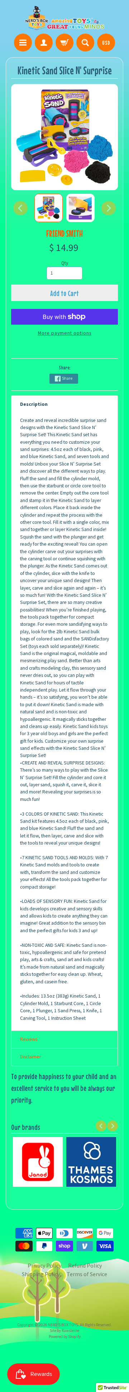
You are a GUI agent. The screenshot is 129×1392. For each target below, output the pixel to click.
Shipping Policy (41, 1274)
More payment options (64, 333)
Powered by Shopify (65, 1336)
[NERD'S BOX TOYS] (64, 18)
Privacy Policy (44, 1265)
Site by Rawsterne (64, 1330)
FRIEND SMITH (64, 233)
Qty (64, 263)
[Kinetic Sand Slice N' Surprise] (48, 208)
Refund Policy (85, 1265)
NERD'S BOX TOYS (63, 1324)
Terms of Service (87, 1274)
